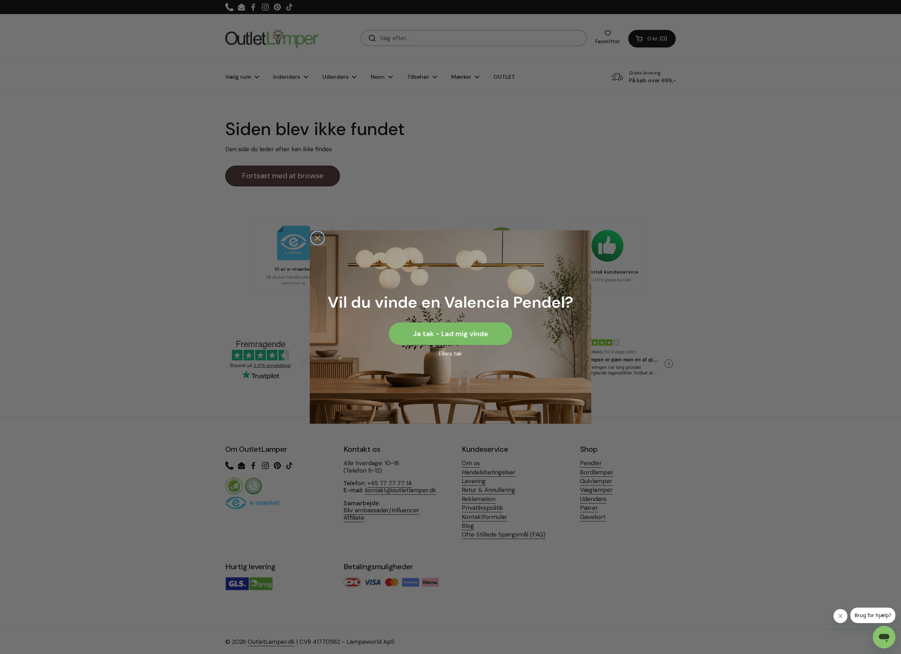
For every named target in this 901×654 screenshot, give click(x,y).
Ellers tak (450, 353)
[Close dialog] (317, 238)
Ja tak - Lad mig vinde (450, 333)
